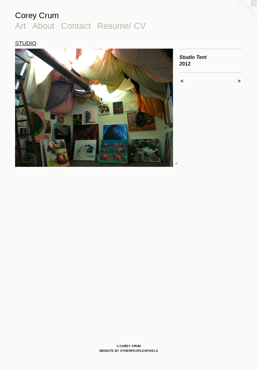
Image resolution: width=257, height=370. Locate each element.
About (43, 26)
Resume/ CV (121, 26)
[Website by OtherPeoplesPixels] (244, 12)
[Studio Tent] (94, 108)
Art (20, 26)
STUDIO (25, 43)
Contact (76, 26)
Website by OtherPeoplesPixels (128, 350)
